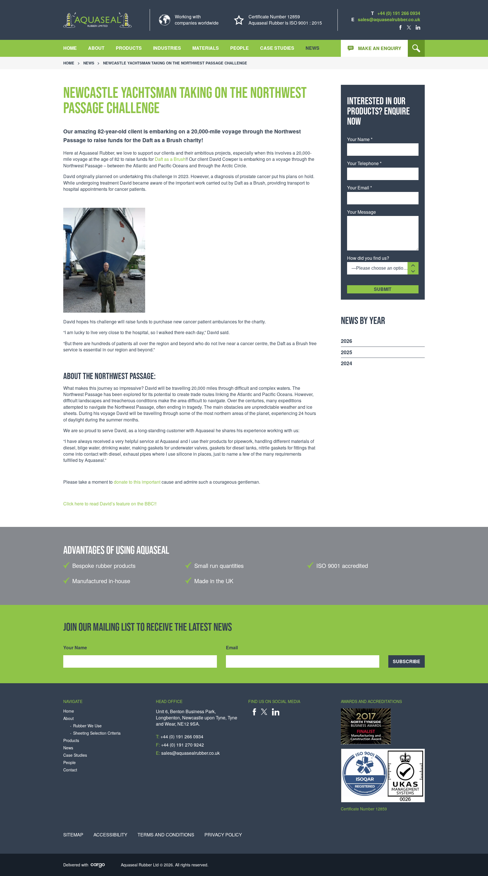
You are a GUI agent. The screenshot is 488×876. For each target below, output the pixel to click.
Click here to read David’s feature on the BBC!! (109, 503)
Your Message (361, 212)
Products (129, 48)
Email (232, 647)
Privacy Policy (223, 835)
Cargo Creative (98, 865)
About (96, 48)
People (239, 48)
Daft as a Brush (170, 159)
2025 (346, 352)
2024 (346, 363)
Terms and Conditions (166, 835)
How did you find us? (368, 258)
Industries (167, 48)
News (312, 48)
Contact (70, 770)
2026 (346, 341)
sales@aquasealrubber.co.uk (389, 19)
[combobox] (383, 268)
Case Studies (277, 48)
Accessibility (110, 835)
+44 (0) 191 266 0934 (398, 13)
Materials (205, 48)
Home (70, 48)
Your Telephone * (364, 163)
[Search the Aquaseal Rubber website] (416, 48)
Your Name (75, 647)
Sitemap (73, 835)
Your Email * (359, 188)
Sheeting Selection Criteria (97, 733)
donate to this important (137, 482)
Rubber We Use (87, 725)
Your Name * (359, 139)
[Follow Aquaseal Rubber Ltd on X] (409, 27)
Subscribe (406, 661)
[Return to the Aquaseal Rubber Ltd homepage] (97, 20)
